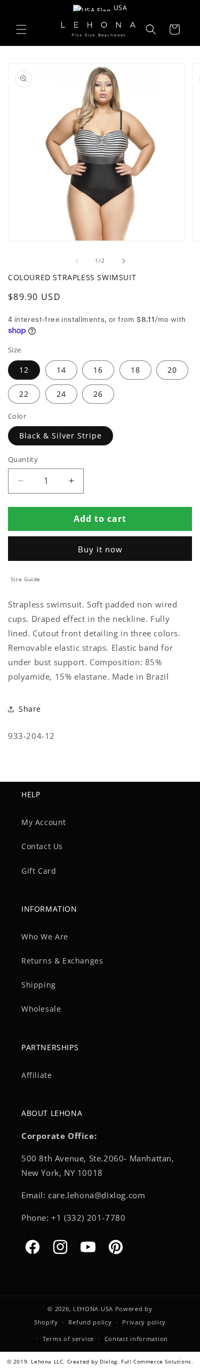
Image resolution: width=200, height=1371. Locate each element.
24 (61, 394)
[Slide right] (123, 261)
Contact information (136, 1339)
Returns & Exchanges (62, 961)
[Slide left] (77, 261)
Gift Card (38, 871)
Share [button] (30, 709)
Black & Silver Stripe (60, 435)
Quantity (23, 459)
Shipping (38, 985)
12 (24, 370)
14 (61, 370)
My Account (43, 822)
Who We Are (44, 936)
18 (135, 370)
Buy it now (100, 549)
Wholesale (41, 1009)
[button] (21, 29)
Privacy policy (144, 1322)
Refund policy (89, 1322)
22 (24, 394)
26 (98, 394)
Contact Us (42, 846)
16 (98, 370)
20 (172, 370)
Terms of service (68, 1339)
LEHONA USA (93, 1309)
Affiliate (36, 1075)
